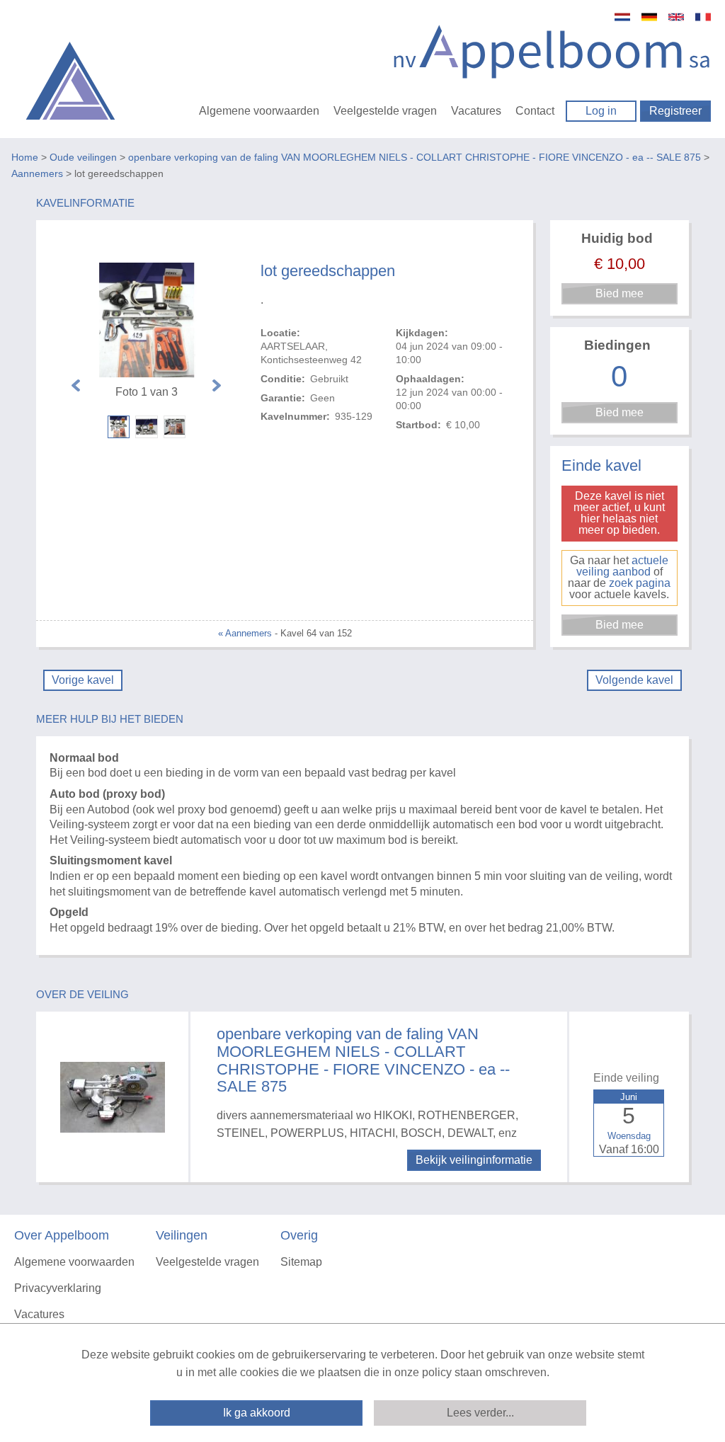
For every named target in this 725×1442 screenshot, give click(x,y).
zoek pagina (639, 583)
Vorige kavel (83, 680)
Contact (534, 111)
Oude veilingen (83, 157)
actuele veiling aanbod (622, 566)
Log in (601, 111)
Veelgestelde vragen (385, 111)
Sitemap (301, 1262)
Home (24, 157)
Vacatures (476, 111)
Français (703, 17)
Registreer (675, 111)
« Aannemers (245, 633)
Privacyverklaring (57, 1288)
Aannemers (37, 173)
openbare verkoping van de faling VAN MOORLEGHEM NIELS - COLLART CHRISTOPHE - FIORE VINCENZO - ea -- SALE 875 (414, 157)
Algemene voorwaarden (259, 111)
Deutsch (649, 17)
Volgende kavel (634, 680)
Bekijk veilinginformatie (474, 1160)
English (676, 17)
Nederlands (622, 17)
